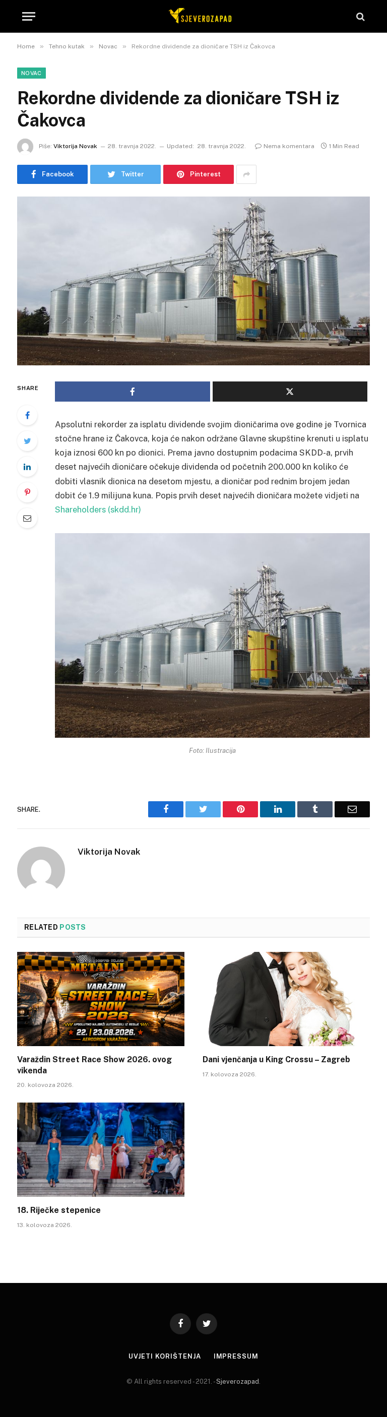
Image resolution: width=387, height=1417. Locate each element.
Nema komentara (289, 146)
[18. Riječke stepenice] (100, 1150)
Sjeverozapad (237, 1381)
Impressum (236, 1356)
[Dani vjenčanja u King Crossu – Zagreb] (286, 999)
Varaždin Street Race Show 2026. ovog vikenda (94, 1065)
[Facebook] (27, 415)
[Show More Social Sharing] (246, 174)
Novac (31, 73)
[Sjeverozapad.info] (198, 16)
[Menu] (28, 16)
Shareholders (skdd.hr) (98, 509)
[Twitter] (27, 441)
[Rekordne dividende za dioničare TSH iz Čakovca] (193, 281)
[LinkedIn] (27, 467)
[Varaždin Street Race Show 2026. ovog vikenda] (100, 999)
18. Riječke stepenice (59, 1210)
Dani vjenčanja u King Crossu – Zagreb (276, 1059)
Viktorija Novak (75, 146)
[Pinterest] (27, 492)
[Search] (359, 16)
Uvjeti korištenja (164, 1356)
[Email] (27, 518)
